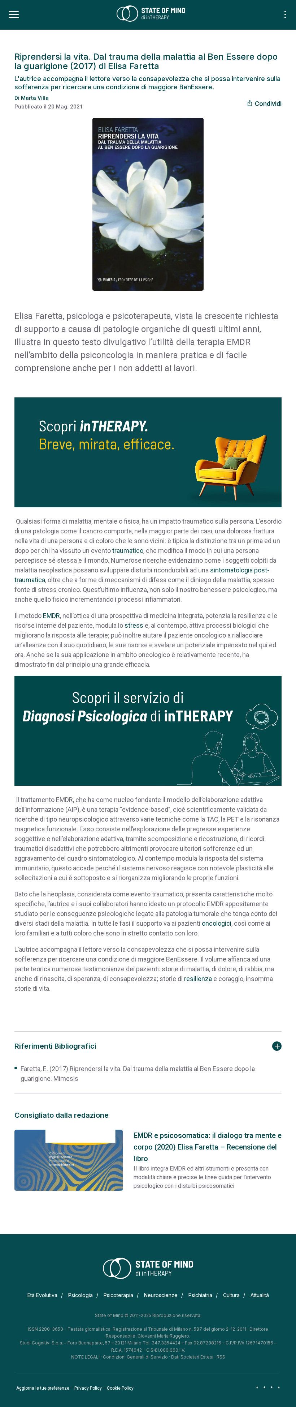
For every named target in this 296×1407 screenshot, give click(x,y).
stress (134, 625)
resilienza (198, 978)
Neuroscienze (161, 1295)
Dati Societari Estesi (192, 1357)
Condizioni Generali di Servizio (135, 1357)
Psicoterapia (118, 1295)
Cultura (231, 1295)
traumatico (127, 550)
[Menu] (13, 15)
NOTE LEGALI (85, 1357)
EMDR (51, 615)
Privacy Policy (88, 1388)
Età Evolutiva (42, 1295)
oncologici (216, 923)
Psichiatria (200, 1295)
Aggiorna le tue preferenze (42, 1388)
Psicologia (80, 1295)
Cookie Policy (120, 1388)
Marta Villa (35, 98)
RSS (221, 1357)
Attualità (260, 1295)
